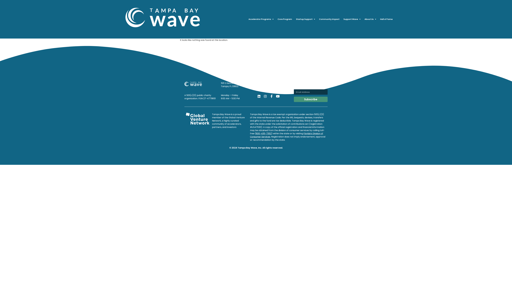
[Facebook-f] (271, 96)
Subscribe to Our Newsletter (305, 84)
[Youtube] (277, 96)
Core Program (285, 19)
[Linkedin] (259, 96)
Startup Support (304, 19)
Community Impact (329, 19)
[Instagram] (265, 96)
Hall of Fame (386, 19)
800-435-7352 (263, 133)
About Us (369, 19)
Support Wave (350, 19)
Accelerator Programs (260, 19)
